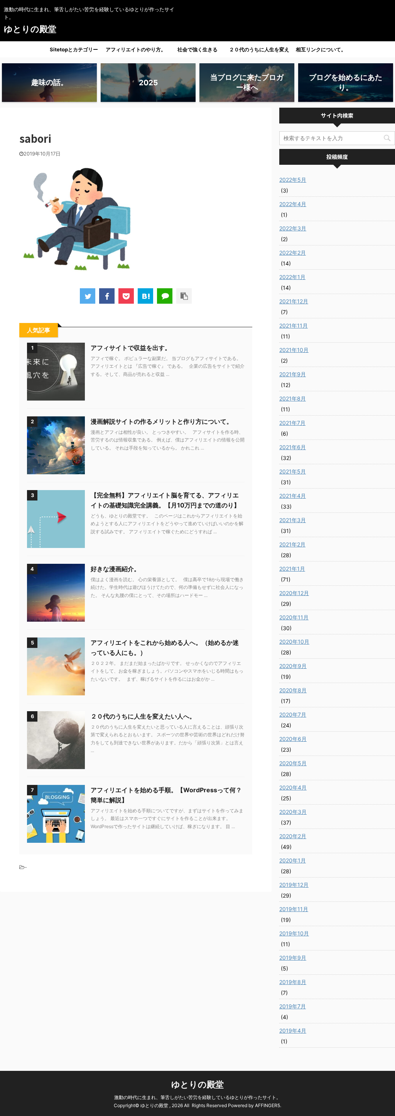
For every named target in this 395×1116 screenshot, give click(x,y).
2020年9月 (293, 666)
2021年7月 (292, 422)
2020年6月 (293, 739)
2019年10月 (294, 933)
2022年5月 (292, 179)
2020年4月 (293, 787)
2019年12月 (294, 884)
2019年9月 (292, 957)
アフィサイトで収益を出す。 (131, 348)
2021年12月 (293, 301)
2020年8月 (293, 690)
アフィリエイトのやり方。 (136, 49)
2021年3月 (292, 520)
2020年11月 (294, 617)
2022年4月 (292, 204)
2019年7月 (292, 1006)
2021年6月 (292, 447)
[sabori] (145, 296)
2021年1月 (292, 568)
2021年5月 (292, 471)
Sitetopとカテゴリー (74, 49)
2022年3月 (292, 228)
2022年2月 (292, 252)
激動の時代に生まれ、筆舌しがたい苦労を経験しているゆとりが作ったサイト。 (197, 1097)
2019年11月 (293, 909)
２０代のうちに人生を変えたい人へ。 (259, 51)
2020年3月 (293, 811)
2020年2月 (292, 836)
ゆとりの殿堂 (30, 29)
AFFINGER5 (267, 1105)
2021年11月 (293, 325)
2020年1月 (292, 860)
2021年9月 (292, 374)
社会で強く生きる (197, 49)
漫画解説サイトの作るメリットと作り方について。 (162, 421)
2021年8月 (292, 398)
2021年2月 (292, 544)
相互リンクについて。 (321, 49)
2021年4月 (292, 495)
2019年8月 (292, 982)
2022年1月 (292, 277)
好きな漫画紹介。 (115, 569)
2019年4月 (292, 1030)
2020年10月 (294, 641)
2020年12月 (294, 593)
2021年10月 (294, 350)
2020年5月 (293, 763)
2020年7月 (292, 714)
